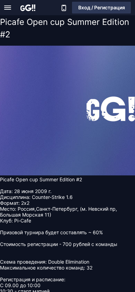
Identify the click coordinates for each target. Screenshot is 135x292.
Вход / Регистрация (101, 7)
